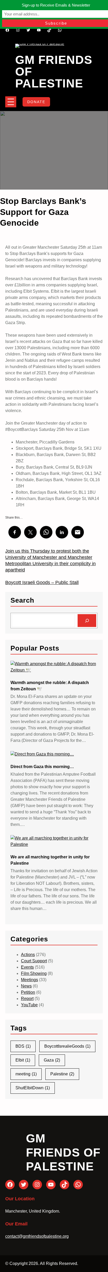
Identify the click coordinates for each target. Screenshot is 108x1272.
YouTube (29, 1005)
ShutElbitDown (32, 1088)
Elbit (22, 1060)
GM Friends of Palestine (63, 1152)
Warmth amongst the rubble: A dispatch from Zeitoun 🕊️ (49, 685)
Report (27, 998)
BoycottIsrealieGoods (67, 1046)
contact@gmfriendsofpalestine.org (37, 1236)
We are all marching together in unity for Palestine (50, 860)
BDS (23, 1046)
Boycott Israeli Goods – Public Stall (42, 582)
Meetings (29, 979)
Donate (36, 102)
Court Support (34, 961)
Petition (28, 992)
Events (27, 967)
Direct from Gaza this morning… (42, 766)
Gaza (52, 1060)
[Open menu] (10, 101)
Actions (28, 954)
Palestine (62, 1074)
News (26, 986)
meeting (26, 1074)
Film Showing (34, 973)
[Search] (87, 620)
